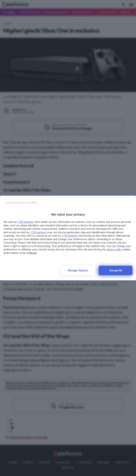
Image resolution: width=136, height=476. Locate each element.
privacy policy (115, 249)
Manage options (78, 270)
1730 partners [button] (25, 221)
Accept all (115, 270)
